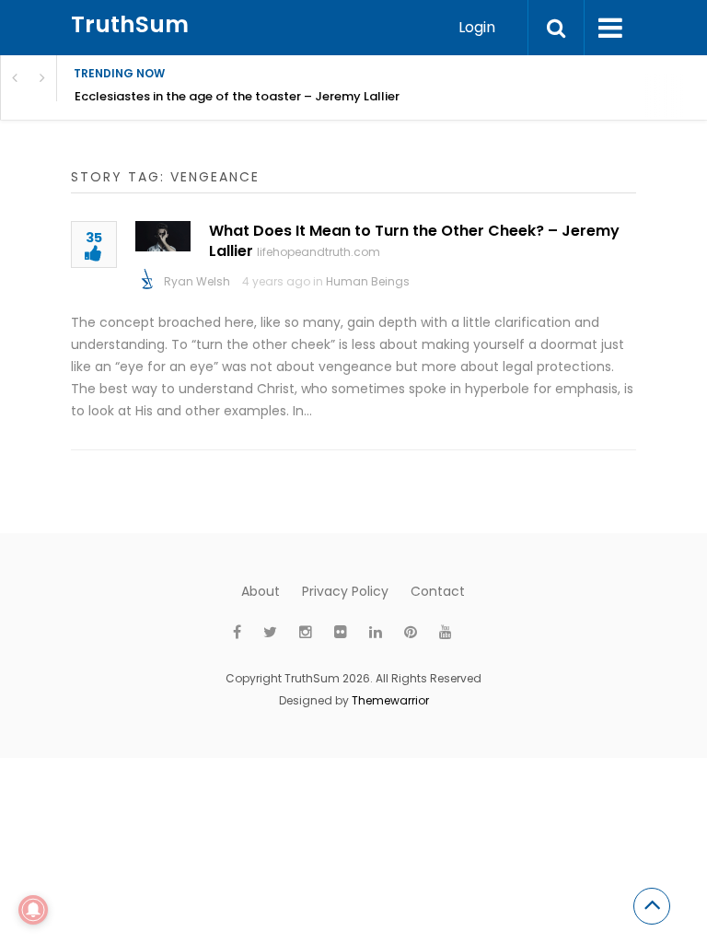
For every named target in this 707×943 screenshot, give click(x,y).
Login (476, 27)
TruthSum (130, 24)
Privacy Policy (345, 591)
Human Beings (368, 281)
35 (94, 239)
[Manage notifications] (33, 910)
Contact (438, 591)
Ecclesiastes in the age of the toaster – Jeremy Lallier (237, 96)
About (260, 591)
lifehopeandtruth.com (318, 252)
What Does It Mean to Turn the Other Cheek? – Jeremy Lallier (414, 241)
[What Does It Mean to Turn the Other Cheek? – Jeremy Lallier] (163, 236)
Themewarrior (390, 700)
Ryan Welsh (197, 281)
